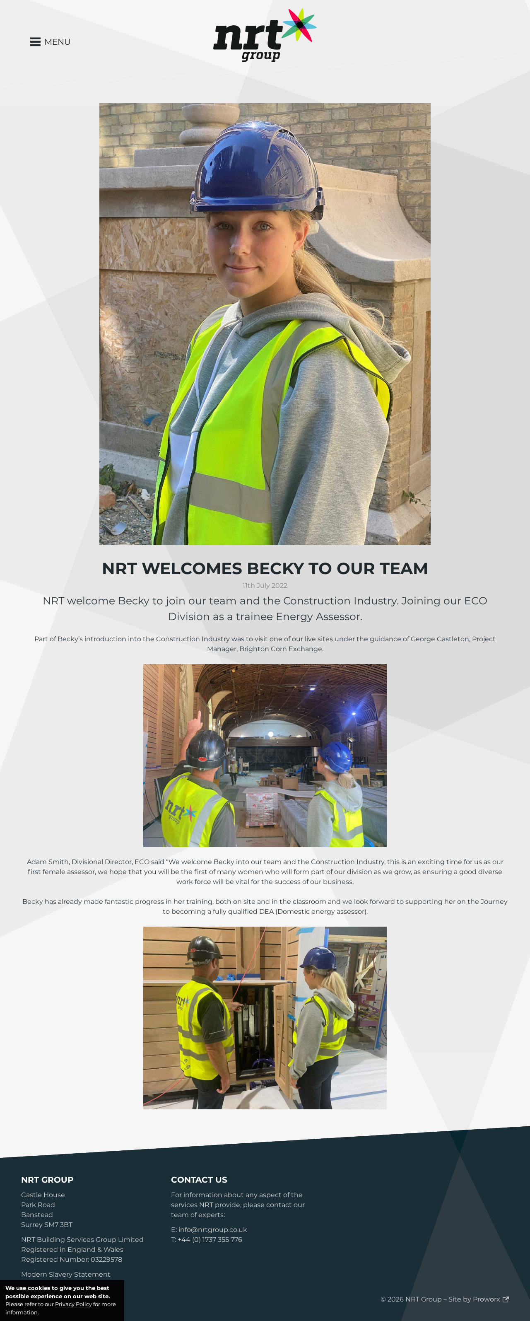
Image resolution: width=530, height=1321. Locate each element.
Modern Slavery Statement (66, 1274)
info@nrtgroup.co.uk (212, 1230)
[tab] (50, 42)
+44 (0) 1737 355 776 (210, 1240)
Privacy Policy (73, 1304)
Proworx (486, 1299)
